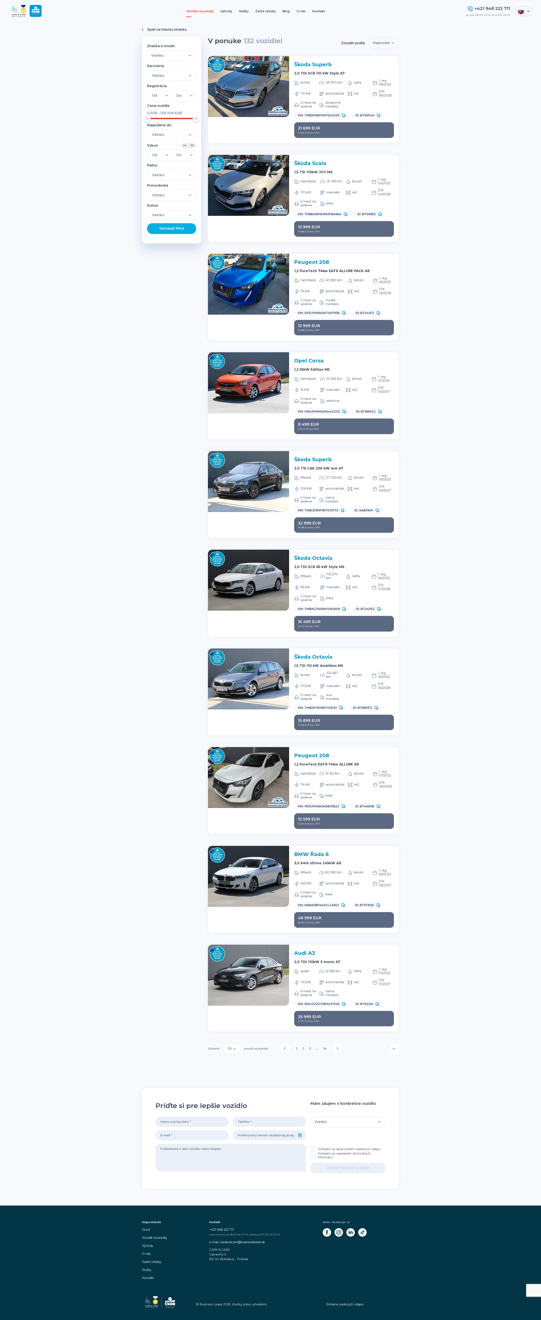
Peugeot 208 (311, 262)
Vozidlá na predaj (199, 11)
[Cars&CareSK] (327, 1232)
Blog (286, 11)
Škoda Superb (313, 64)
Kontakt (318, 11)
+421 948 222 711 (221, 1230)
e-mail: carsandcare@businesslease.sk (237, 1242)
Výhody (226, 11)
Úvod (146, 1230)
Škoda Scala (310, 163)
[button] (343, 115)
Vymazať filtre (171, 228)
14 (325, 1048)
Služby (244, 11)
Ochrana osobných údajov (345, 1304)
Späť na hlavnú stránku (167, 30)
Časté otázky (265, 11)
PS (192, 145)
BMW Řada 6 (311, 854)
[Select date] (300, 1135)
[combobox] (263, 1135)
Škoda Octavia (313, 558)
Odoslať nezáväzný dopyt (348, 1168)
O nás (301, 11)
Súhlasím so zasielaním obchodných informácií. (344, 1155)
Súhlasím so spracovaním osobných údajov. (349, 1149)
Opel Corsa (309, 361)
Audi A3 (304, 953)
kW (185, 145)
